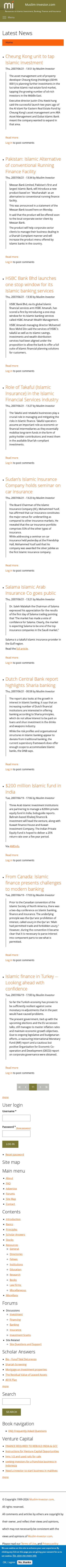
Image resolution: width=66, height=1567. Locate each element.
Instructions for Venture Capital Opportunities (32, 1451)
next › (40, 1087)
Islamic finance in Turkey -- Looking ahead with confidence (32, 982)
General (14, 1249)
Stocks (10, 1240)
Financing (15, 1319)
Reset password (15, 1154)
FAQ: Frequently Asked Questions (27, 1431)
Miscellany (12, 1295)
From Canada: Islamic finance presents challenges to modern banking (33, 882)
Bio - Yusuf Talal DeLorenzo (21, 1359)
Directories (16, 1254)
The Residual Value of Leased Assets (26, 1374)
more (5, 1097)
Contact (10, 1204)
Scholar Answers (15, 1234)
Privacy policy (50, 1543)
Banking (14, 1324)
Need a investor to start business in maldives (32, 1470)
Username (9, 1111)
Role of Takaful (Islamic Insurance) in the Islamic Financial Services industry (32, 393)
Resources (12, 1245)
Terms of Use (28, 1543)
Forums (10, 1193)
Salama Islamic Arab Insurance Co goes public (31, 590)
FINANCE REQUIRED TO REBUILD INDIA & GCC (32, 1446)
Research (15, 1274)
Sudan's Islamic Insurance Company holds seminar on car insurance (33, 485)
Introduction (13, 1219)
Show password (23, 1128)
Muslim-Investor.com (41, 1499)
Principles (11, 1229)
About (9, 1178)
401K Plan (11, 1380)
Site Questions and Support (26, 1344)
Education (15, 1269)
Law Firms (15, 1285)
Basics (9, 1224)
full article (22, 648)
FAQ (8, 1183)
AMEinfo (14, 846)
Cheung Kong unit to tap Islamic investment (30, 59)
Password (9, 1127)
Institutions (16, 1264)
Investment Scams (20, 1335)
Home (9, 42)
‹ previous (26, 1087)
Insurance (15, 1330)
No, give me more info (25, 1555)
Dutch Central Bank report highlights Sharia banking (32, 682)
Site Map (11, 1199)
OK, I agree (9, 1562)
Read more (12, 137)
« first (20, 1087)
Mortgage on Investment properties (26, 1369)
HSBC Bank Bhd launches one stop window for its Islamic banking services (31, 284)
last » (46, 1087)
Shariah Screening (16, 1364)
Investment (16, 1314)
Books (13, 1280)
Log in (9, 142)
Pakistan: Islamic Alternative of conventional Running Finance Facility (33, 165)
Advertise (11, 1188)
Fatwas (14, 1259)
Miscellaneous (18, 1290)
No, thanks (24, 1562)
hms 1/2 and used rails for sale (23, 1456)
